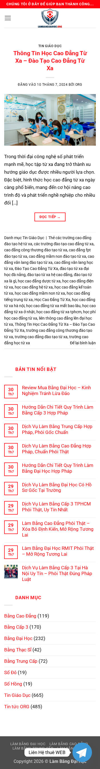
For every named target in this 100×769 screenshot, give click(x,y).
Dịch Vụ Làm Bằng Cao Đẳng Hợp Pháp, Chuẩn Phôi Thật (56, 448)
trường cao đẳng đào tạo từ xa (41, 337)
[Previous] (13, 42)
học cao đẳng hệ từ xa (34, 287)
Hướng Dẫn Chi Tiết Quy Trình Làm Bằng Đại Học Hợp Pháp (57, 468)
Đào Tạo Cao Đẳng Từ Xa (36, 268)
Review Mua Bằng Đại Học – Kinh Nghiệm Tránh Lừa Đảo (56, 390)
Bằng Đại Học (18, 638)
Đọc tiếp (50, 217)
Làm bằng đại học (28, 744)
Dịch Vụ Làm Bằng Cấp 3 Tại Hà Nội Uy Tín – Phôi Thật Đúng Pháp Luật (57, 573)
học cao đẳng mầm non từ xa (40, 293)
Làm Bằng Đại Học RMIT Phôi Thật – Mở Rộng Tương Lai (58, 551)
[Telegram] (82, 752)
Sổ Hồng (13, 684)
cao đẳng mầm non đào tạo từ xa (57, 256)
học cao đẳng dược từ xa (39, 281)
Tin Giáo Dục (50, 46)
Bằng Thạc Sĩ (17, 649)
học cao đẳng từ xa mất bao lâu (53, 305)
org (78, 85)
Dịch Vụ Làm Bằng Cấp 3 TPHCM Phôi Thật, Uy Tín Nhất (56, 506)
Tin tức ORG (16, 706)
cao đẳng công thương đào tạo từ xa (35, 250)
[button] (8, 18)
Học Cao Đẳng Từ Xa (52, 299)
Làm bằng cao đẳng (68, 744)
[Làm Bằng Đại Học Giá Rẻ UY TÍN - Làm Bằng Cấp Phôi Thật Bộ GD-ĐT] (50, 18)
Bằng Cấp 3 (16, 627)
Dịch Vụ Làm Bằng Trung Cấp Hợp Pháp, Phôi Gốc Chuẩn (57, 429)
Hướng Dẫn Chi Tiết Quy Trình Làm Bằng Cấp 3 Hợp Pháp (57, 410)
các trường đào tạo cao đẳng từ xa (64, 244)
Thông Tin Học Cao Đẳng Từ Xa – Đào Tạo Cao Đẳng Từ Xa (50, 61)
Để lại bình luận (83, 343)
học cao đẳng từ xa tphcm (58, 312)
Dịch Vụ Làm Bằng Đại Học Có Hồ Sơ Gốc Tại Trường (57, 487)
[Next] (87, 42)
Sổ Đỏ (10, 672)
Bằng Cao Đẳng (20, 616)
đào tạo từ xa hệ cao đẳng (49, 274)
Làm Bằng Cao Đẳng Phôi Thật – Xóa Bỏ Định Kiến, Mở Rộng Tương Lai (58, 529)
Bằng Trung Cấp (21, 661)
